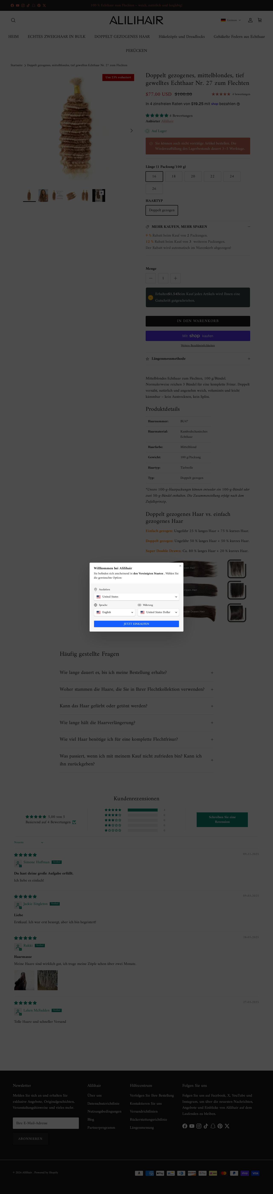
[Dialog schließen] (180, 565)
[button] (136, 597)
